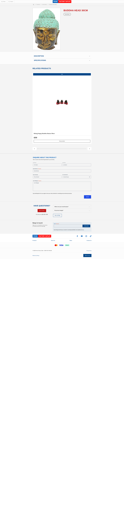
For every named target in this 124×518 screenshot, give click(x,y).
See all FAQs (57, 215)
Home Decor (44, 4)
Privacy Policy (89, 250)
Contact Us (89, 240)
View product (62, 141)
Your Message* (37, 180)
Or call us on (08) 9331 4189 (42, 214)
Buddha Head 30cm (53, 4)
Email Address (37, 168)
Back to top (87, 255)
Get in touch (41, 210)
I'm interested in (65, 174)
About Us (53, 240)
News (71, 240)
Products (38, 4)
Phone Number (35, 174)
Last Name (64, 162)
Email (56, 223)
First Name (34, 162)
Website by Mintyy (36, 255)
